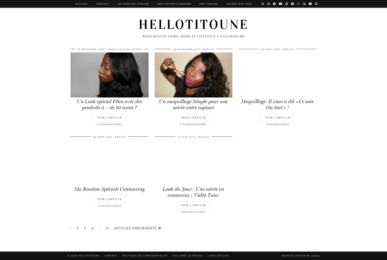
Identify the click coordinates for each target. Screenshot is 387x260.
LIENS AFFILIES (218, 255)
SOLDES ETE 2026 (239, 3)
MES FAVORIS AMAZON (174, 3)
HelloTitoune (193, 24)
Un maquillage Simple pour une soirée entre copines (193, 104)
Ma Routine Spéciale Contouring (109, 189)
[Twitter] (262, 4)
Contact (103, 3)
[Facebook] (292, 4)
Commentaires (277, 124)
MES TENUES (209, 3)
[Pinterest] (274, 4)
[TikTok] (286, 4)
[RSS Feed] (304, 4)
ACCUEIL (81, 3)
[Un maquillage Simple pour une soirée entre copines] (194, 75)
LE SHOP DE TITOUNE (133, 3)
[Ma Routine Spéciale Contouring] (110, 162)
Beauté (208, 49)
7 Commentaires (193, 124)
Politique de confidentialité (145, 255)
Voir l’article (109, 117)
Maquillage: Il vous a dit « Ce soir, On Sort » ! (277, 104)
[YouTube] (281, 4)
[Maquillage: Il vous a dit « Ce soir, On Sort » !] (277, 75)
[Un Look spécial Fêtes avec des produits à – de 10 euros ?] (110, 75)
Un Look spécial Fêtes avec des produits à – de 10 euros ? (109, 104)
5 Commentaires (109, 124)
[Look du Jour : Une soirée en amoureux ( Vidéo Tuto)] (194, 162)
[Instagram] (268, 4)
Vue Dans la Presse (188, 255)
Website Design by (300, 255)
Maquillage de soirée (124, 49)
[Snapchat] (298, 4)
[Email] (310, 4)
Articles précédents (136, 228)
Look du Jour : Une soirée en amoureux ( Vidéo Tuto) (193, 192)
